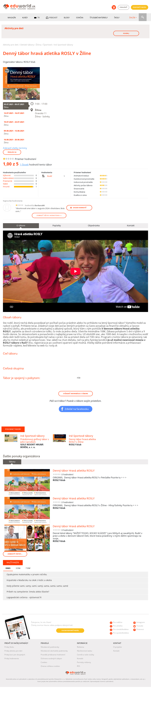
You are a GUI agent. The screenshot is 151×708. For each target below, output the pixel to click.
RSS (78, 666)
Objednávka (94, 225)
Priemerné (7, 181)
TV (38, 17)
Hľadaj (126, 33)
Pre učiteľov (118, 626)
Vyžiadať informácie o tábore (75, 393)
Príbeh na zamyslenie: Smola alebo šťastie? (28, 591)
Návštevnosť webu (84, 651)
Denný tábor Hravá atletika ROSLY (74, 470)
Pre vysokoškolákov (121, 633)
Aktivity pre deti (10, 44)
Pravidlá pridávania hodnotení (53, 654)
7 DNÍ (28, 568)
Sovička (79, 17)
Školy (116, 17)
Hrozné (6, 186)
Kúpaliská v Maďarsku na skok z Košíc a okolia (29, 580)
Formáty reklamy (84, 662)
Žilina (38, 44)
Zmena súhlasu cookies (50, 666)
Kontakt (80, 658)
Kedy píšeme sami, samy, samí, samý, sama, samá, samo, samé (37, 585)
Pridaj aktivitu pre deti (13, 651)
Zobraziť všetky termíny (15, 147)
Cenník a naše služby (85, 654)
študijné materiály (99, 17)
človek (24, 164)
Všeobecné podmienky (50, 647)
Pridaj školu (9, 647)
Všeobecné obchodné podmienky (54, 651)
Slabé (5, 183)
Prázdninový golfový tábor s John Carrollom (34, 440)
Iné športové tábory (63, 44)
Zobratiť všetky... (15, 554)
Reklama (80, 647)
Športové (47, 44)
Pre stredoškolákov (121, 629)
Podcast (53, 17)
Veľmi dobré (8, 178)
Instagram (140, 622)
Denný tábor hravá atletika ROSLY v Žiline (82, 440)
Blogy (67, 17)
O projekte (117, 647)
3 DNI (18, 568)
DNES (8, 568)
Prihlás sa (12, 152)
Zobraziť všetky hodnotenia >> (49, 215)
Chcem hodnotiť (79, 208)
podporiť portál (139, 7)
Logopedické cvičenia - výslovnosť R (24, 597)
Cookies (44, 662)
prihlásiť (123, 7)
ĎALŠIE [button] (132, 17)
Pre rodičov (117, 622)
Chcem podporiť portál (70, 630)
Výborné (6, 175)
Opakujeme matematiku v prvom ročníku (27, 574)
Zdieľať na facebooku (77, 409)
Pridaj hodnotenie (11, 658)
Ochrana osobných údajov (51, 658)
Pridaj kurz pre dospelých (14, 654)
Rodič (49, 176)
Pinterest (140, 629)
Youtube (139, 626)
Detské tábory (27, 44)
